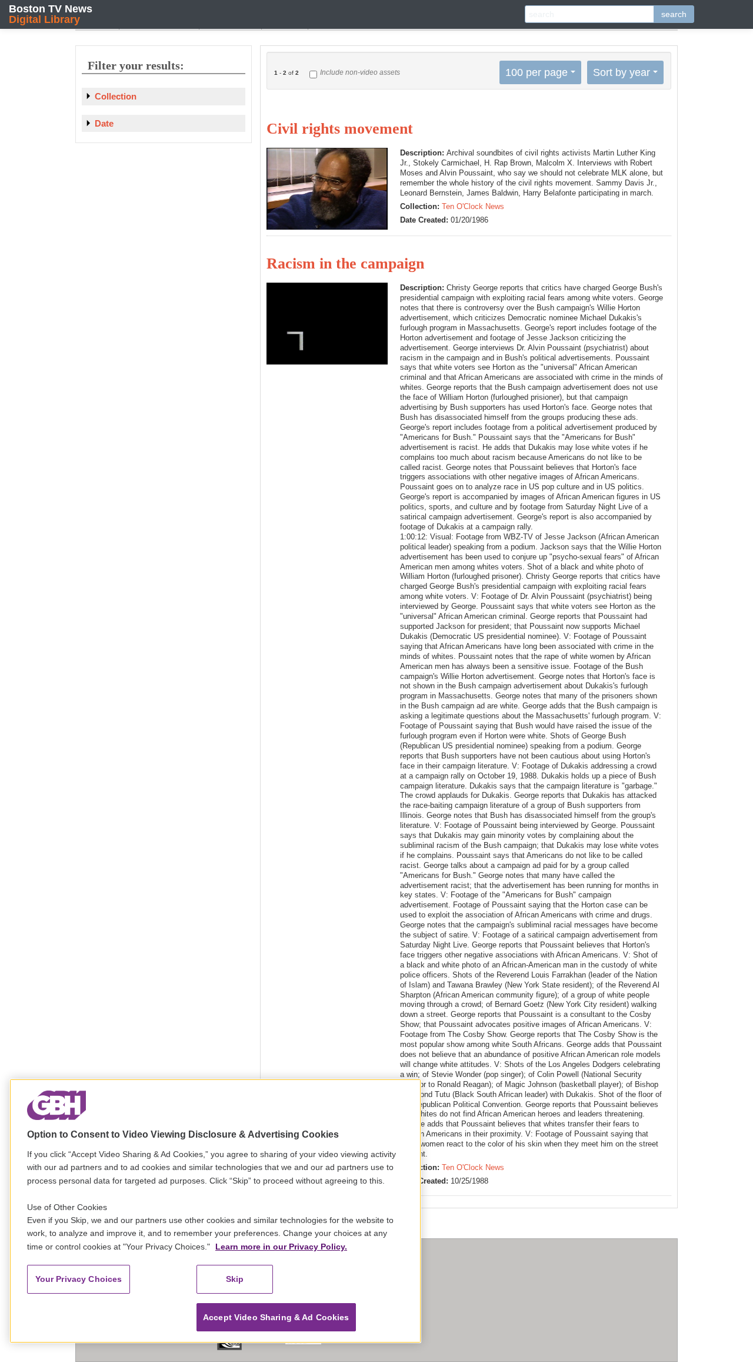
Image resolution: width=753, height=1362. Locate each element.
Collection (115, 96)
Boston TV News (50, 14)
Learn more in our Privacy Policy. (281, 1246)
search (674, 14)
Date (104, 123)
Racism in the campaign (345, 263)
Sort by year (621, 72)
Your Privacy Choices (78, 1279)
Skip (235, 1279)
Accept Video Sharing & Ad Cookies (276, 1317)
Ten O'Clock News (473, 206)
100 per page (536, 72)
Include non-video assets (360, 72)
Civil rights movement (339, 128)
